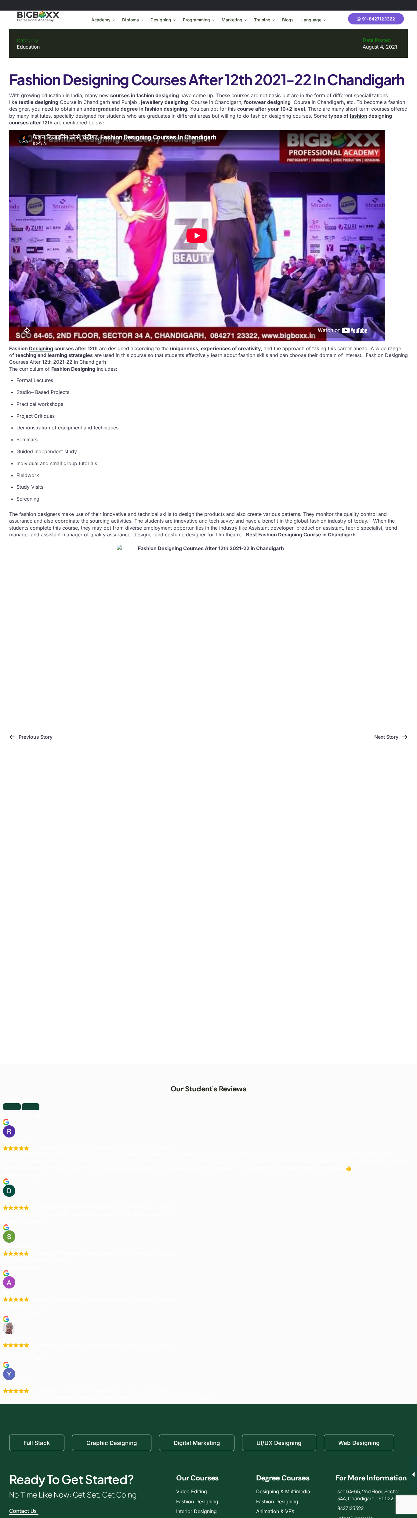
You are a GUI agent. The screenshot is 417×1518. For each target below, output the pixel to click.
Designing (41, 348)
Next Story (386, 737)
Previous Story (36, 737)
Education (28, 47)
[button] (12, 1106)
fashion (358, 116)
